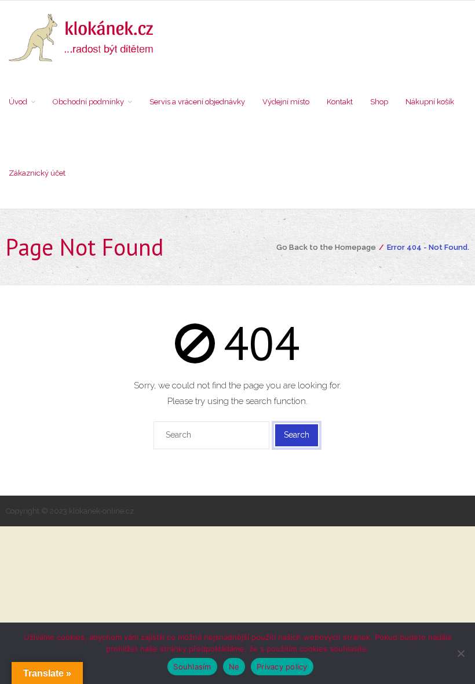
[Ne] (460, 653)
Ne (234, 666)
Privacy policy (282, 666)
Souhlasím (192, 666)
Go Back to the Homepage (326, 247)
